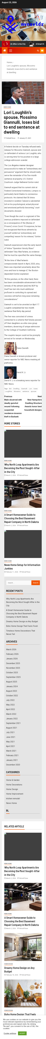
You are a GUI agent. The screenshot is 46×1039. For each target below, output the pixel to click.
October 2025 (12, 672)
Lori (30, 389)
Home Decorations (14, 784)
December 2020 (13, 765)
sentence (25, 391)
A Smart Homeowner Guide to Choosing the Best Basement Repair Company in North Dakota (21, 518)
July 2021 (10, 732)
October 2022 (12, 695)
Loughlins (8, 391)
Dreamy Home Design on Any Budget (22, 621)
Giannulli (24, 389)
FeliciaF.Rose (11, 138)
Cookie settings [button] (10, 1033)
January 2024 (12, 686)
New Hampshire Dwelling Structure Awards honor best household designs (33, 403)
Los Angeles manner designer (21, 165)
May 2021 (10, 741)
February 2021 (12, 755)
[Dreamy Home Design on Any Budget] (23, 947)
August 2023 (11, 691)
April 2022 (10, 709)
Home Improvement (14, 794)
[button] (10, 50)
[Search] (37, 50)
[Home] (4, 50)
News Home (7, 107)
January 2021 (12, 760)
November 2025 (13, 668)
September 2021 (13, 723)
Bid (10, 389)
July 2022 (10, 700)
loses (36, 389)
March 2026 (11, 649)
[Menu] (10, 50)
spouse (33, 391)
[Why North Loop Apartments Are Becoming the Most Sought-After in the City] (23, 444)
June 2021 (10, 737)
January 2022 (12, 718)
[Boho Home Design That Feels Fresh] (23, 993)
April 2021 (10, 746)
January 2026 (12, 658)
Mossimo (17, 391)
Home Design (12, 789)
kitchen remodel (13, 798)
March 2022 (11, 714)
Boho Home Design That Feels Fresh (22, 626)
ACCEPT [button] (22, 1033)
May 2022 (10, 705)
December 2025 (13, 663)
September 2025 (13, 677)
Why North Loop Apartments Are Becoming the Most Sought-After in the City (22, 468)
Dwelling (16, 389)
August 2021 (11, 728)
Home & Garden (13, 780)
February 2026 (12, 654)
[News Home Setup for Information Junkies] (23, 544)
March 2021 (11, 751)
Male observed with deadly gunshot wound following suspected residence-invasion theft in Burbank (13, 406)
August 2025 (11, 682)
